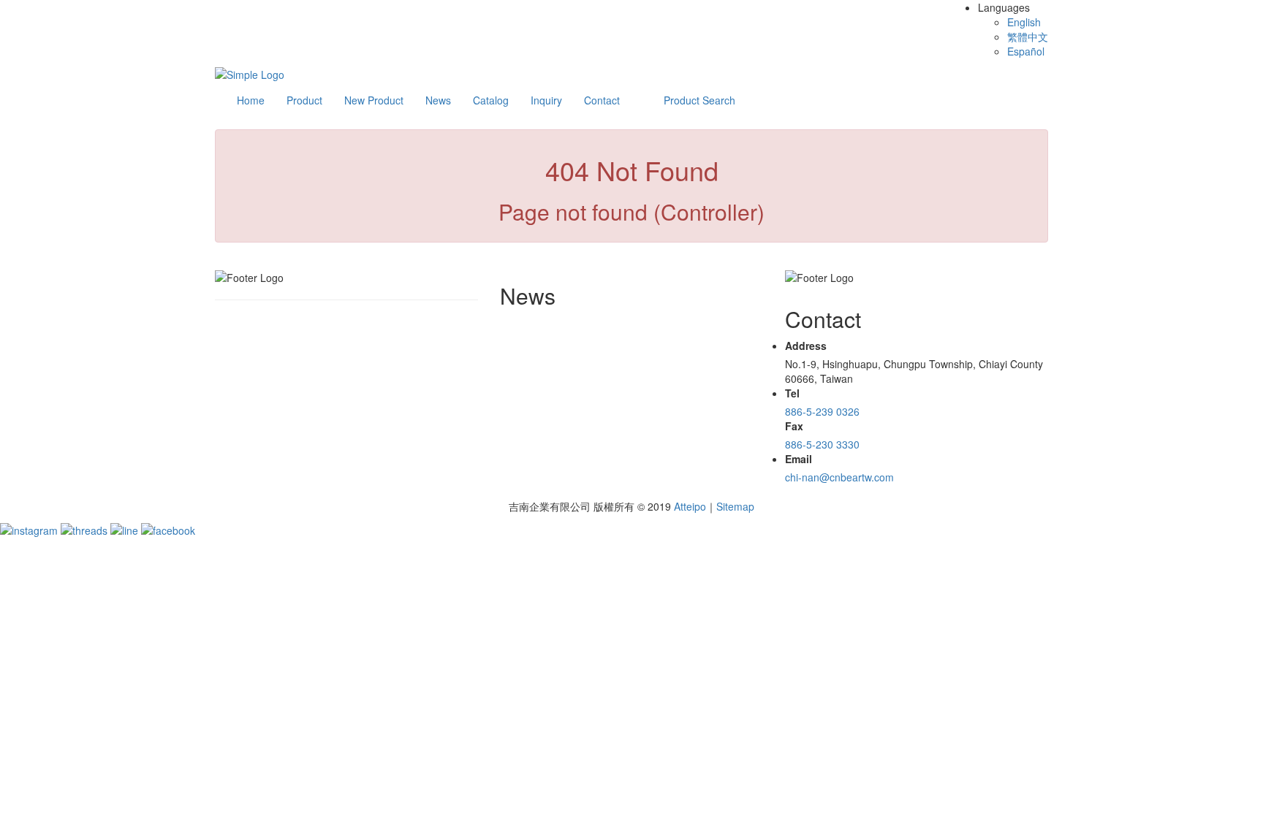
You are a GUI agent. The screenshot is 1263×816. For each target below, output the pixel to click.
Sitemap (735, 506)
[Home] (249, 73)
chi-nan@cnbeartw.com (839, 477)
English (1024, 22)
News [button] (438, 100)
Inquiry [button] (546, 100)
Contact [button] (602, 100)
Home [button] (251, 100)
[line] (125, 528)
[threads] (85, 528)
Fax (794, 426)
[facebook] (168, 528)
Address (806, 345)
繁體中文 (1027, 36)
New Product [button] (373, 100)
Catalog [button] (491, 100)
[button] (699, 100)
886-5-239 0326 (822, 411)
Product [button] (304, 100)
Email (798, 458)
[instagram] (30, 528)
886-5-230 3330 (822, 444)
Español (1025, 51)
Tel (792, 393)
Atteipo (690, 506)
